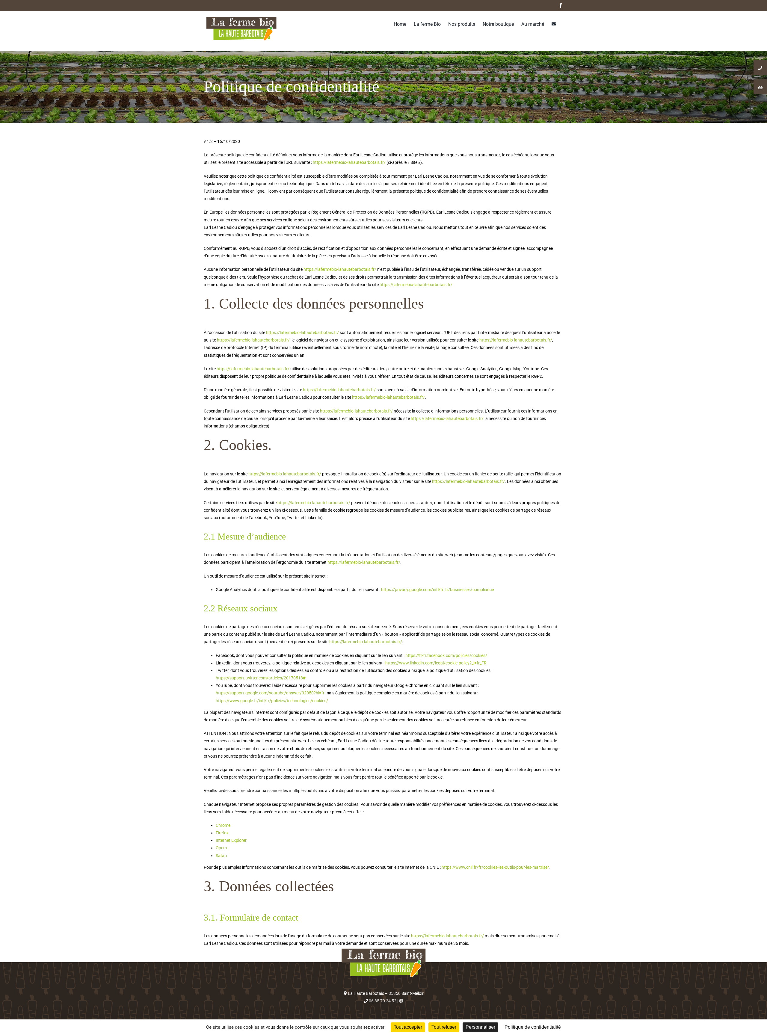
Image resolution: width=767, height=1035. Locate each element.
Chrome (223, 825)
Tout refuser (443, 1027)
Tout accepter (408, 1027)
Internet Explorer (231, 840)
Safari (221, 855)
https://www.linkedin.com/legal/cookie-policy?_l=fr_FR (435, 663)
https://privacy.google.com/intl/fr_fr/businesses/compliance (437, 589)
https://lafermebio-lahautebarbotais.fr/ (349, 162)
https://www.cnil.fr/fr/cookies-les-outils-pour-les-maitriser (495, 867)
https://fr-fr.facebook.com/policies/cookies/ (445, 655)
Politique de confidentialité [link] (533, 1027)
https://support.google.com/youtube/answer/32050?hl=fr (270, 692)
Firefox (222, 832)
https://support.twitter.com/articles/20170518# (261, 678)
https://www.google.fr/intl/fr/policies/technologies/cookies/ (272, 700)
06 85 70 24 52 (382, 1000)
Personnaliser (480, 1027)
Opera (221, 847)
